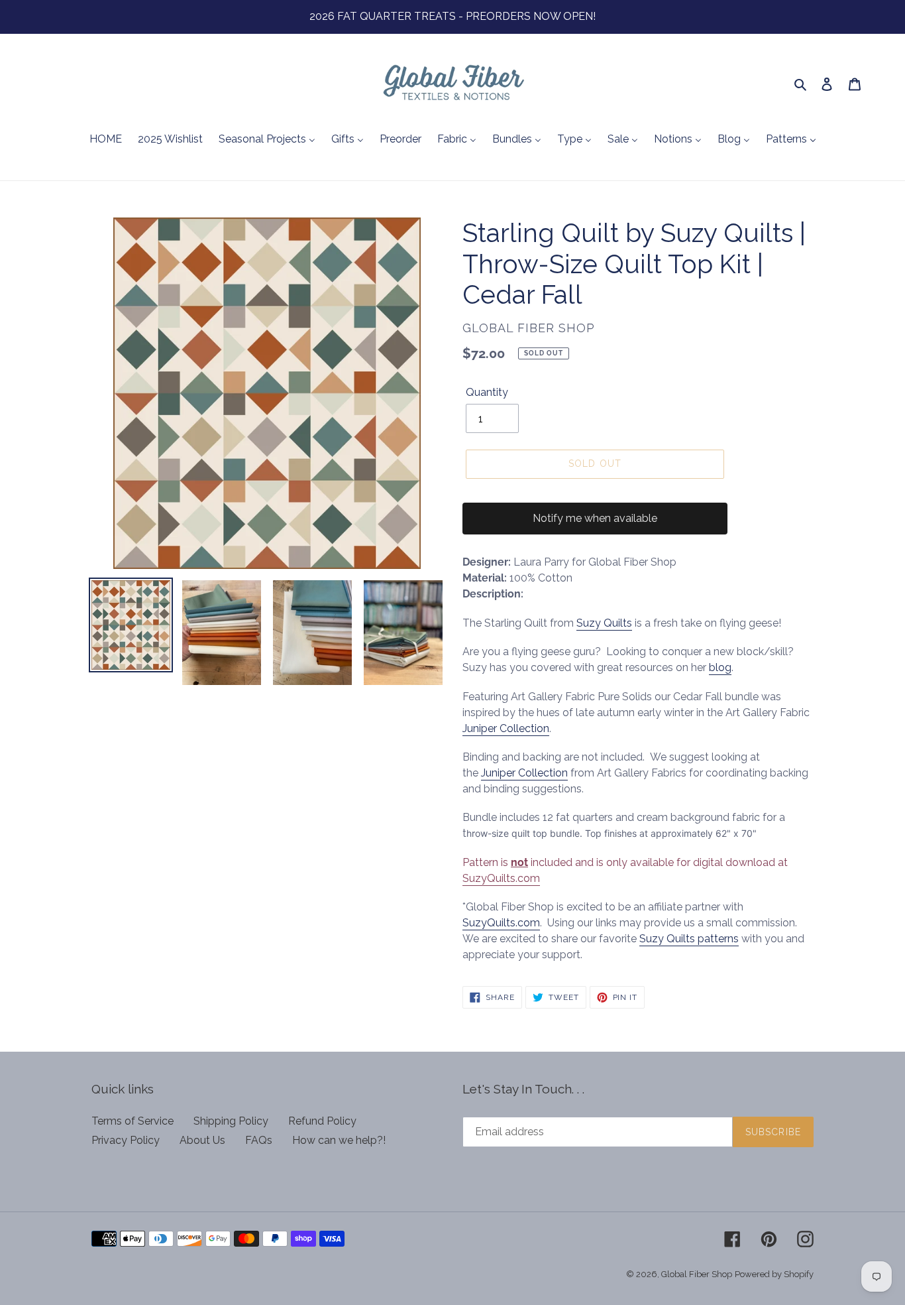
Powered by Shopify (774, 1274)
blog (720, 667)
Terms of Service (132, 1121)
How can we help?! (339, 1140)
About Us (202, 1140)
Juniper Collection (505, 728)
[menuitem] (105, 140)
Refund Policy (322, 1121)
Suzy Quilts (604, 623)
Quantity (487, 392)
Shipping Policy (230, 1121)
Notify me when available (595, 518)
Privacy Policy (125, 1140)
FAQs (258, 1140)
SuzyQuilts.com (501, 878)
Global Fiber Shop (696, 1274)
